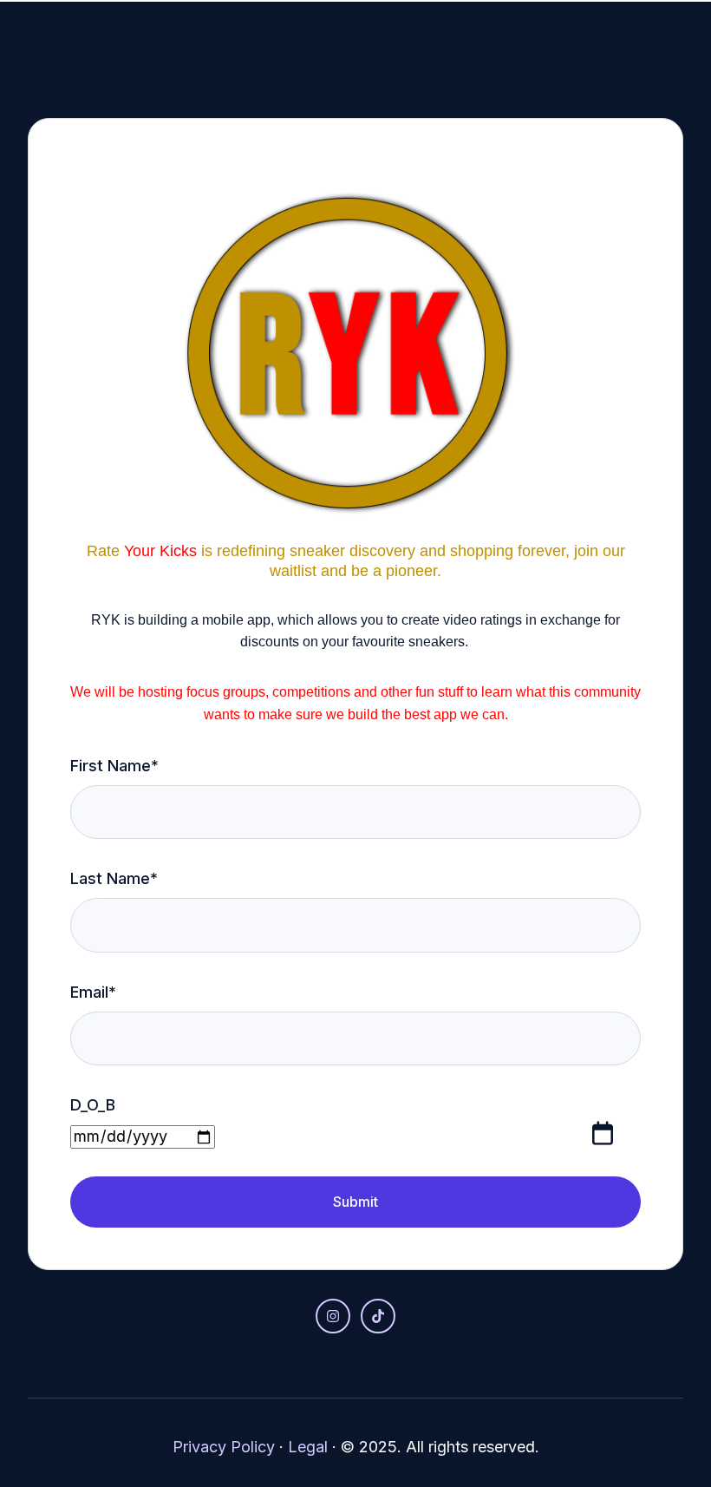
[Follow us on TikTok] (378, 1316)
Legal (308, 1447)
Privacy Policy (224, 1447)
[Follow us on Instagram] (333, 1316)
